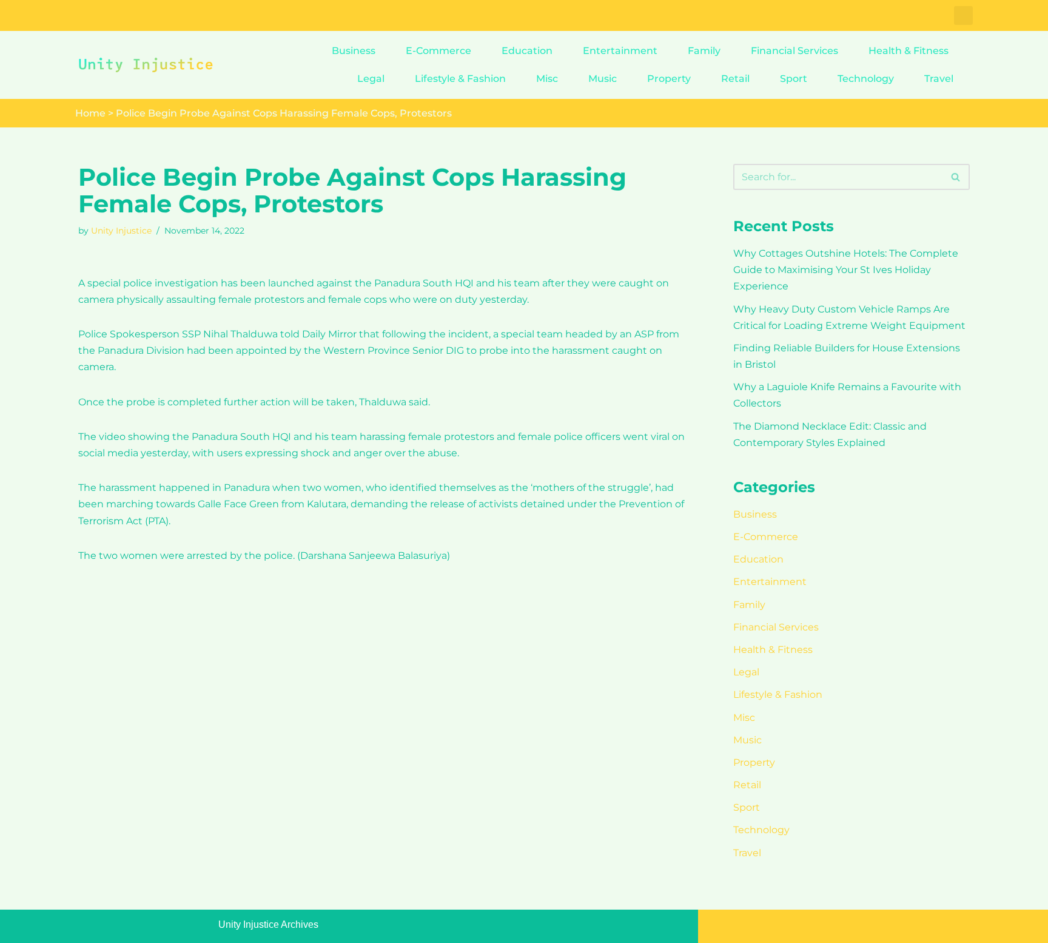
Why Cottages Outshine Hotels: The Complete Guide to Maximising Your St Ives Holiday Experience (845, 270)
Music (602, 78)
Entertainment (620, 50)
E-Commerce (438, 50)
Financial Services (794, 50)
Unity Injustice (121, 230)
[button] (963, 15)
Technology (866, 78)
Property (669, 78)
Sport (793, 78)
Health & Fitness (908, 50)
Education (527, 50)
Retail (735, 78)
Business (353, 50)
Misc (547, 78)
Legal (371, 78)
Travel (938, 78)
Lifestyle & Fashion (460, 78)
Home (90, 113)
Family (704, 50)
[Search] (956, 177)
